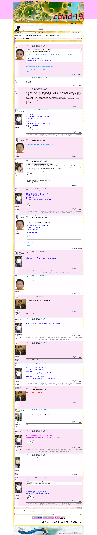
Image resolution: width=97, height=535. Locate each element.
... (18, 38)
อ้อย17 (16, 159)
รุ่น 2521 (39, 35)
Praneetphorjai (18, 453)
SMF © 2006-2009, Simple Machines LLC (48, 527)
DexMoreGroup (56, 529)
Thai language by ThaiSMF (59, 527)
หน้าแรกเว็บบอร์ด (19, 21)
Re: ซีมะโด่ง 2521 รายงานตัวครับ (39, 45)
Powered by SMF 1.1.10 (37, 527)
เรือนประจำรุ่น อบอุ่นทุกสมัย (30, 35)
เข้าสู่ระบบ (38, 26)
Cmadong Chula (18, 35)
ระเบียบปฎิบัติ (78, 28)
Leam (16, 44)
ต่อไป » (81, 509)
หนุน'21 (17, 109)
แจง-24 (16, 409)
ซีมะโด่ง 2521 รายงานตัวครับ (52, 35)
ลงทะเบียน (44, 26)
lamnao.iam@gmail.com (34, 103)
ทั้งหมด (24, 38)
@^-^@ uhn (18, 296)
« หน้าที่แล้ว (76, 509)
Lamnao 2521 (18, 77)
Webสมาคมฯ (58, 21)
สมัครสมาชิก (77, 21)
